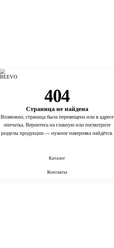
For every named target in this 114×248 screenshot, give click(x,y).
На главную (57, 144)
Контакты (57, 172)
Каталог (57, 158)
